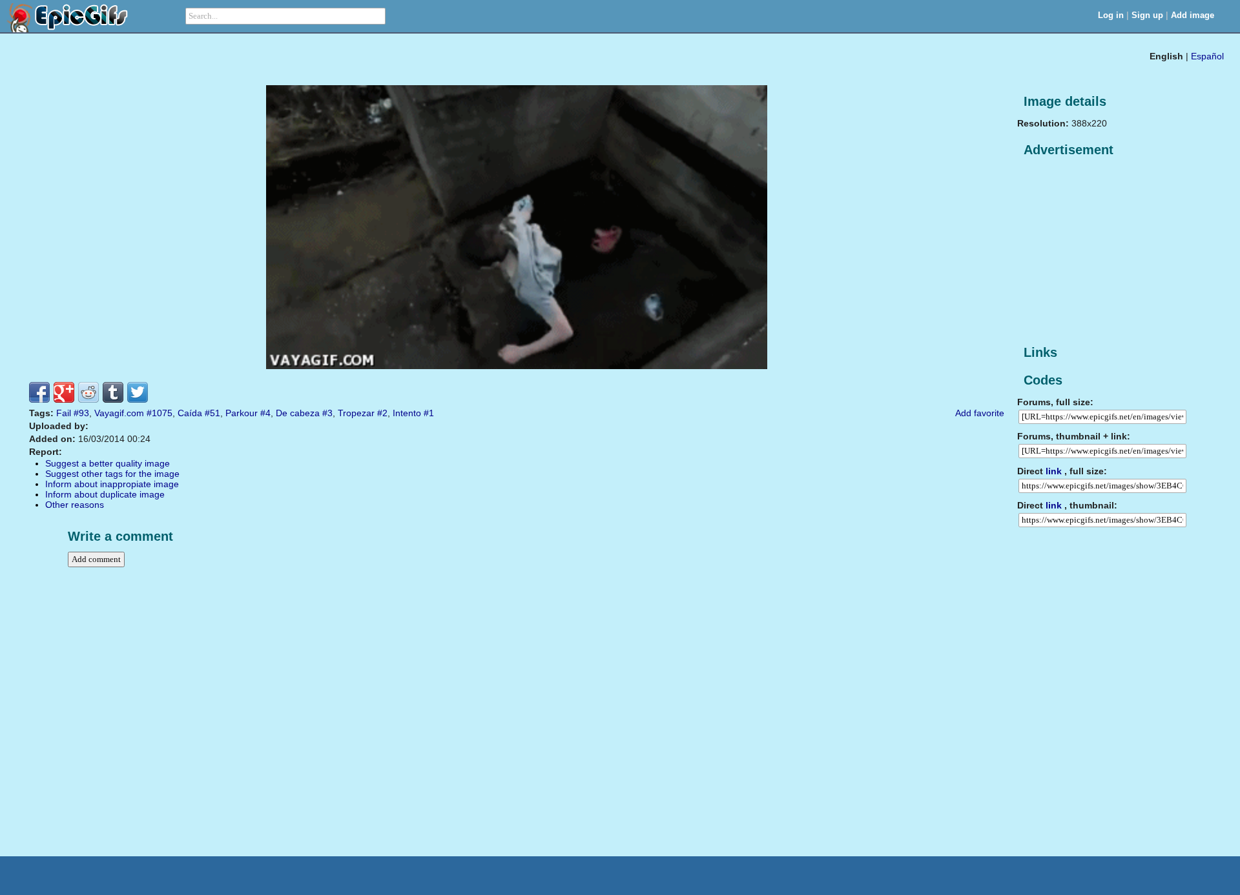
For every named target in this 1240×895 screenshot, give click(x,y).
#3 (327, 413)
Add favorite (979, 413)
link (1054, 471)
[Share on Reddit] (88, 392)
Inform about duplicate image (105, 494)
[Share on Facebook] (39, 392)
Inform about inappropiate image (112, 484)
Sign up (1147, 15)
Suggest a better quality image (107, 463)
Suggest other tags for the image (112, 473)
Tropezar (356, 413)
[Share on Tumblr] (113, 392)
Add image (1192, 15)
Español (1207, 56)
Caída (190, 413)
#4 (265, 413)
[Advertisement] (1114, 251)
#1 (429, 413)
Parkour (241, 413)
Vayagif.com (119, 413)
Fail (63, 413)
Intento (407, 413)
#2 (382, 413)
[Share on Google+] (64, 392)
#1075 (159, 413)
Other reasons (74, 504)
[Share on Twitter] (137, 392)
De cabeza (298, 413)
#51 (212, 413)
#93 (81, 413)
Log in (1111, 15)
